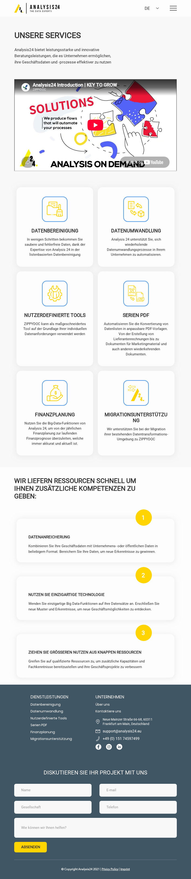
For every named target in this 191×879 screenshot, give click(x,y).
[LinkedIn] (119, 747)
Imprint (125, 869)
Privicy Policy (110, 869)
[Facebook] (98, 747)
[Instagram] (109, 747)
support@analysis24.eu (122, 731)
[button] (128, 697)
